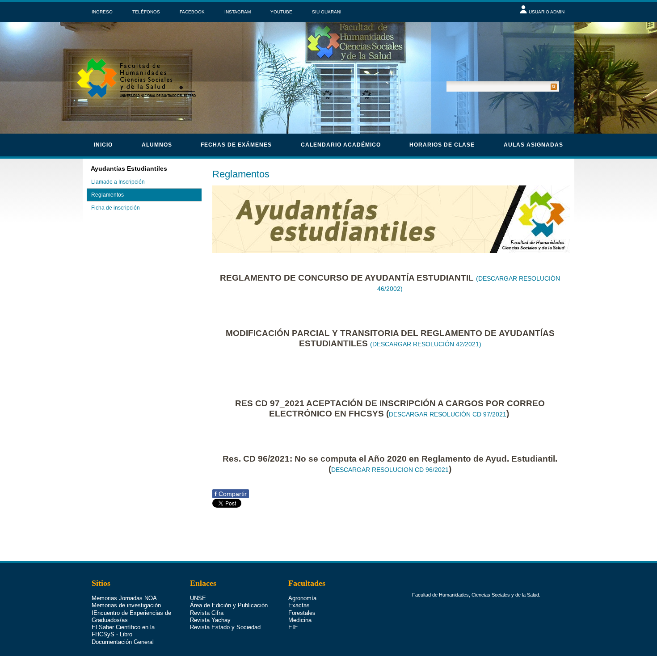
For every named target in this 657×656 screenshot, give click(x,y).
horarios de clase (442, 145)
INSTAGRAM (237, 11)
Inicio (103, 145)
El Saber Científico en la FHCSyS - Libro (123, 631)
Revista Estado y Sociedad (225, 627)
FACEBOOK (192, 11)
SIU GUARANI (326, 11)
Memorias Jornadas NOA (124, 598)
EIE (293, 627)
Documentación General (123, 642)
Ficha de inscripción (115, 208)
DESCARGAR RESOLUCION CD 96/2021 (390, 469)
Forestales (302, 613)
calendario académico (341, 145)
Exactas (299, 605)
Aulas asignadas (533, 145)
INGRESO (102, 11)
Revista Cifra (206, 613)
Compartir (231, 493)
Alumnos (157, 145)
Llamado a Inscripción (118, 182)
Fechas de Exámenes (236, 145)
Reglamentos (107, 195)
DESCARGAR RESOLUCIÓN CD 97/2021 (447, 414)
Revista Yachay (210, 620)
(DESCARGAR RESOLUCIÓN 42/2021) (425, 344)
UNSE (198, 598)
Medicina (300, 620)
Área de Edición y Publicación (229, 605)
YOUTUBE (281, 11)
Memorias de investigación (126, 605)
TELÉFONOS (146, 11)
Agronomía (302, 598)
